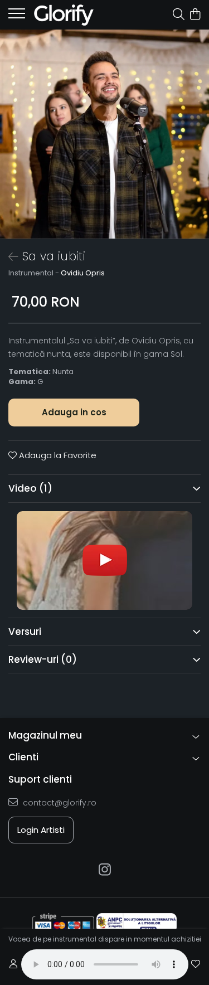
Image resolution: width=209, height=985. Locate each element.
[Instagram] (104, 870)
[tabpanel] (104, 134)
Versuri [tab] (24, 631)
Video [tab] (30, 488)
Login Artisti (41, 830)
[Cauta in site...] (178, 15)
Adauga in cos (74, 412)
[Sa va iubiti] (104, 134)
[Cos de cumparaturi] (195, 15)
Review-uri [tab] (42, 659)
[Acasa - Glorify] (72, 15)
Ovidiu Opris (83, 273)
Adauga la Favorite (56, 455)
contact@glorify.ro (58, 802)
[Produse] (16, 16)
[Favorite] (195, 964)
